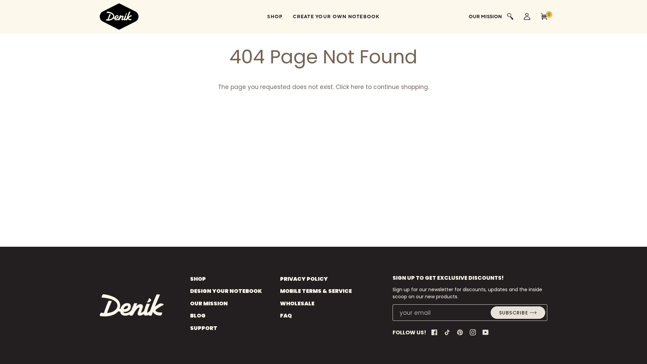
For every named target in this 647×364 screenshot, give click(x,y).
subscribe (513, 312)
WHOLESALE (297, 303)
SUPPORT (203, 328)
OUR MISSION (209, 303)
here (357, 87)
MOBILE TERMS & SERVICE (316, 291)
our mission (485, 16)
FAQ (286, 316)
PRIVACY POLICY (304, 279)
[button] (275, 16)
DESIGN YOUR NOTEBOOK (226, 291)
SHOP (198, 279)
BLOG (198, 316)
